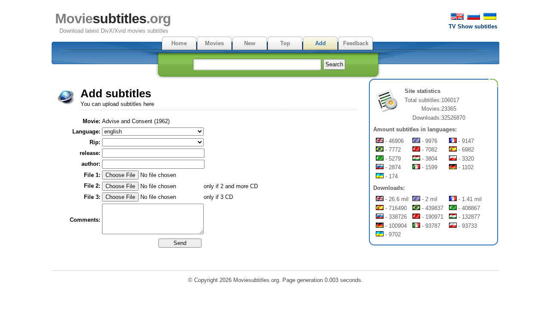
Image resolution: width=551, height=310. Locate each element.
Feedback (355, 43)
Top (285, 43)
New (249, 43)
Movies (214, 43)
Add (320, 43)
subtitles (113, 18)
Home (179, 43)
